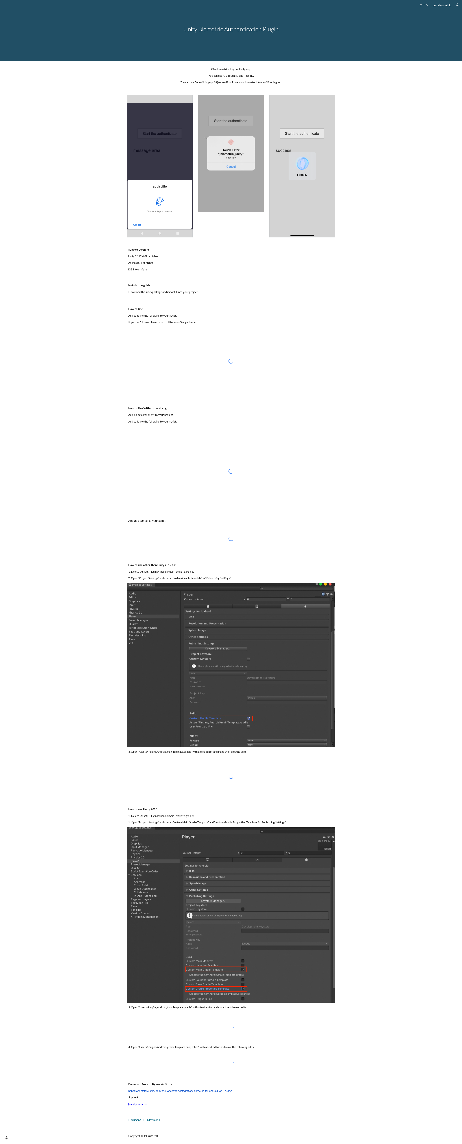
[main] (231, 30)
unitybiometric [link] (442, 5)
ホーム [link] (423, 4)
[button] (457, 5)
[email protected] (138, 1104)
